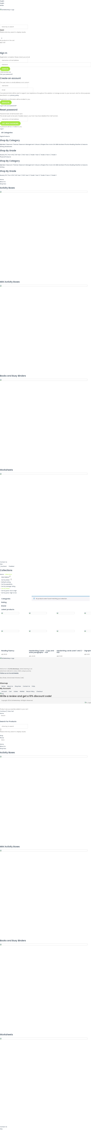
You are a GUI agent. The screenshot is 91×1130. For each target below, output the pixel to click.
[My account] (0, 47)
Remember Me (6, 72)
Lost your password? (6, 74)
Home (2, 574)
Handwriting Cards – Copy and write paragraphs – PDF (41, 652)
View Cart (11, 711)
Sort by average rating (8, 586)
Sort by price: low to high (9, 591)
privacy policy (14, 95)
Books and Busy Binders (13, 375)
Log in (2, 106)
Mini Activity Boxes (10, 281)
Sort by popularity (6, 584)
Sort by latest (5, 588)
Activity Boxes (7, 187)
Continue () (3, 711)
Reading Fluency (7, 651)
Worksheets (6, 469)
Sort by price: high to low (9, 593)
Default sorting (6, 582)
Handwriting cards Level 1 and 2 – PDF (70, 652)
